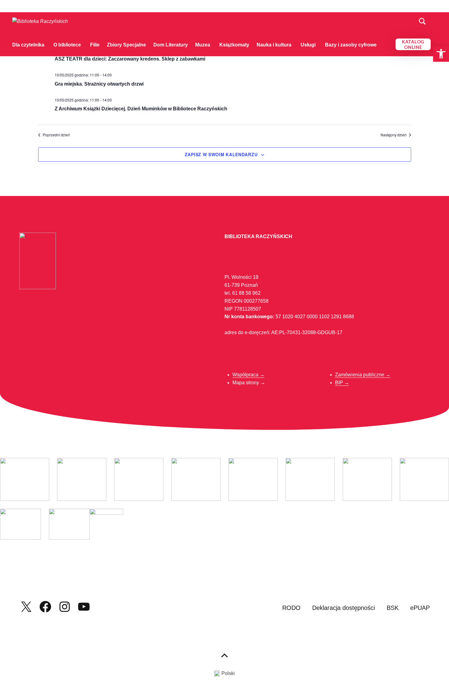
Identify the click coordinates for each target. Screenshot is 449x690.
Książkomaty (234, 44)
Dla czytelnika (28, 44)
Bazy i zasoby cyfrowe (351, 44)
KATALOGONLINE (413, 44)
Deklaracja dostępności (343, 607)
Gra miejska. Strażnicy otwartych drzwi (99, 84)
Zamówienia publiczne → (362, 374)
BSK (393, 607)
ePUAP (420, 607)
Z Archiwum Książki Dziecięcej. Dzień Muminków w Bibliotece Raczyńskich (141, 108)
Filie (95, 44)
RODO (291, 607)
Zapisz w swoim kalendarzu (221, 154)
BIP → (342, 382)
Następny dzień (394, 134)
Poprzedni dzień (56, 134)
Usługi (308, 44)
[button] (441, 54)
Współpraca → (248, 374)
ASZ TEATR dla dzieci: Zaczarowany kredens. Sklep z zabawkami (130, 58)
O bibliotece (67, 44)
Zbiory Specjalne (126, 44)
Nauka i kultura (274, 44)
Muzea (202, 44)
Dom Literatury (170, 44)
